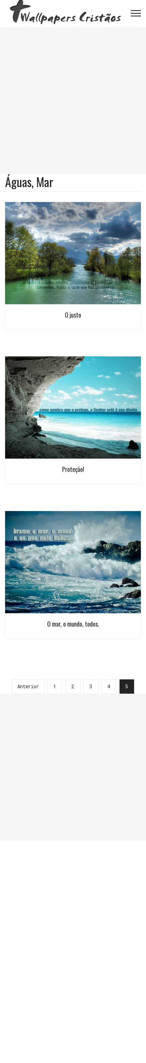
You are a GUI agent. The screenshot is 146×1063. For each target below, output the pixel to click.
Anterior (28, 686)
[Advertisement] (73, 100)
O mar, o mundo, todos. (73, 623)
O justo (73, 314)
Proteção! (73, 469)
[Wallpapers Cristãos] (65, 13)
